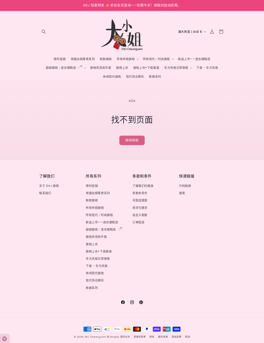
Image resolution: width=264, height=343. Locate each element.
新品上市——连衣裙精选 (102, 222)
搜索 (182, 193)
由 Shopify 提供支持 (118, 336)
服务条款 (163, 336)
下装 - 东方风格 (96, 266)
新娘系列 (92, 288)
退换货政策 (140, 336)
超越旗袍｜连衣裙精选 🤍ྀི (104, 229)
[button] (43, 31)
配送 (187, 336)
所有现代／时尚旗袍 (99, 215)
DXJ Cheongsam (95, 336)
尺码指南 (185, 186)
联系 (152, 336)
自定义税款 (139, 215)
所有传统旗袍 (95, 208)
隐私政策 (177, 336)
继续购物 (132, 140)
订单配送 (138, 222)
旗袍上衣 (92, 244)
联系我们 (45, 193)
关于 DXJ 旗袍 (49, 186)
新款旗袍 (92, 200)
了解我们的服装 (142, 186)
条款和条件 (139, 193)
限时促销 (92, 186)
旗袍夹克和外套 (96, 237)
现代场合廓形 (95, 280)
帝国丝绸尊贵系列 (98, 193)
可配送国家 (139, 200)
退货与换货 (139, 208)
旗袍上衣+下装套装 (99, 251)
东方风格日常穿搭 (98, 259)
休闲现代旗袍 (95, 273)
